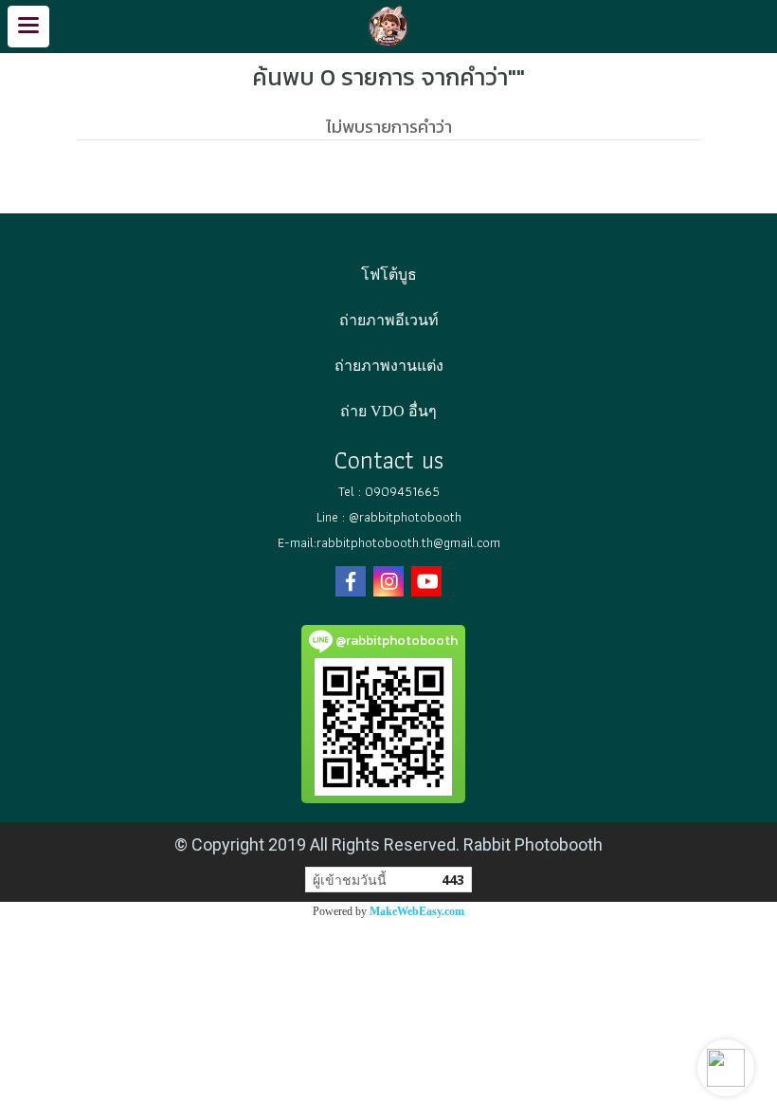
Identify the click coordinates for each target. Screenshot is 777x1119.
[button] (726, 1068)
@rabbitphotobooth (405, 516)
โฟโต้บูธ (389, 274)
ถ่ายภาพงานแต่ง (388, 366)
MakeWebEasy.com (417, 911)
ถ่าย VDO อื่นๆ (388, 411)
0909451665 (402, 491)
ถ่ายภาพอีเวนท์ (389, 320)
